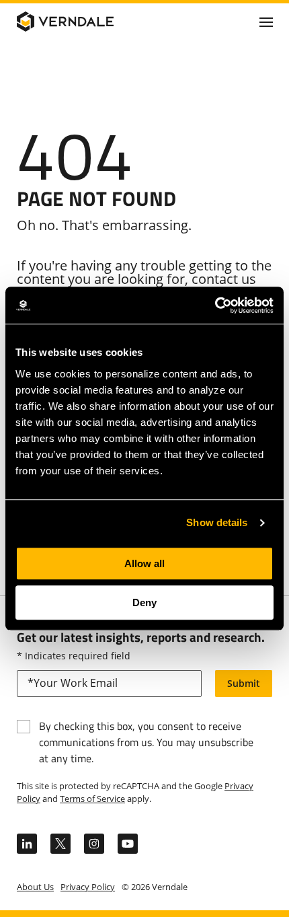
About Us (35, 887)
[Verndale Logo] (81, 21)
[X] (60, 844)
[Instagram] (94, 844)
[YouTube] (128, 844)
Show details (216, 522)
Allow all (144, 563)
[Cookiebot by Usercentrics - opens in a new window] (215, 305)
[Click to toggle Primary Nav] (266, 21)
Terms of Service (92, 799)
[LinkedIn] (27, 844)
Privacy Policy (87, 887)
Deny (144, 602)
